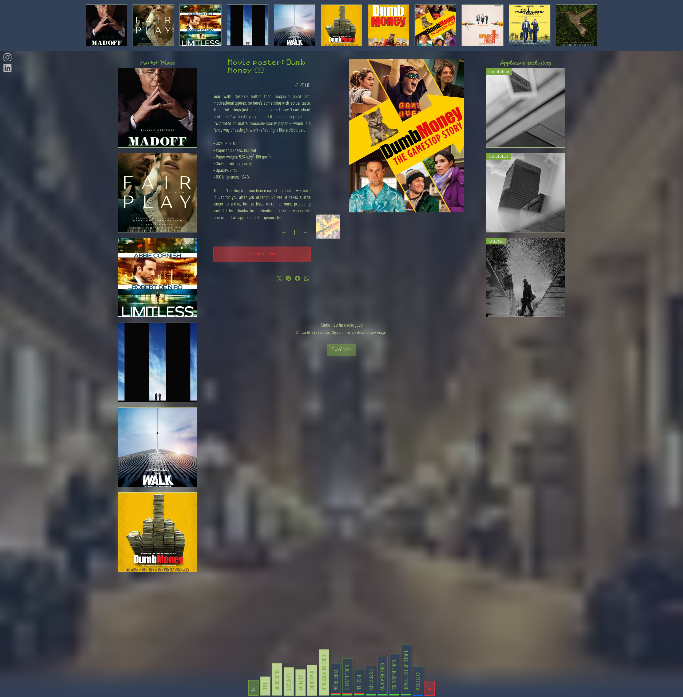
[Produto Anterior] (92, 25)
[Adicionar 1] (284, 232)
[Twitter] (279, 278)
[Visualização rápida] (157, 107)
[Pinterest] (288, 278)
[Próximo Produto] (591, 25)
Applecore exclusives (525, 63)
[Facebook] (297, 278)
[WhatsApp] (307, 278)
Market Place (157, 63)
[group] (341, 25)
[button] (253, 688)
